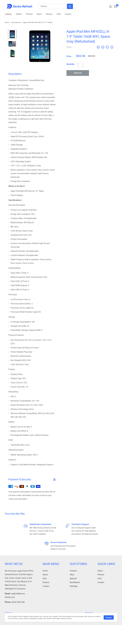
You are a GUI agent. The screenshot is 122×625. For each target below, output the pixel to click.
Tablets (19, 14)
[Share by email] (112, 47)
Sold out (77, 73)
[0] (115, 6)
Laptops (8, 14)
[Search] (70, 6)
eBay (72, 575)
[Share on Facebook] (98, 47)
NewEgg (73, 586)
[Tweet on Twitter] (107, 47)
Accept (109, 617)
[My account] (110, 6)
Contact (68, 14)
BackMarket (75, 582)
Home (7, 22)
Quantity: (70, 64)
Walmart (73, 578)
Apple (69, 47)
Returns (49, 14)
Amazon (73, 571)
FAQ (59, 14)
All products (16, 22)
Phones (29, 14)
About (39, 14)
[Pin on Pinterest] (102, 47)
